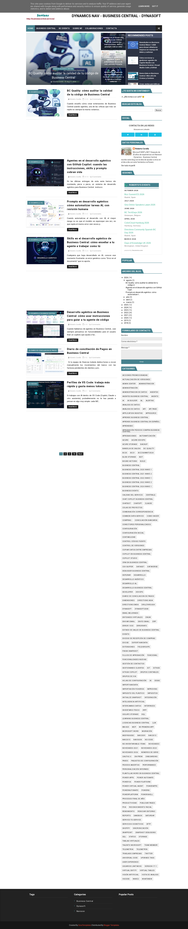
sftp (149, 824)
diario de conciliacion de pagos (44, 350)
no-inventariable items (134, 744)
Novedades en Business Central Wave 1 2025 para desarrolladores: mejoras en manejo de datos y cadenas (149, 47)
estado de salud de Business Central (141, 630)
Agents (154, 396)
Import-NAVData (130, 685)
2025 (126, 305)
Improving (152, 689)
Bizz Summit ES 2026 (134, 194)
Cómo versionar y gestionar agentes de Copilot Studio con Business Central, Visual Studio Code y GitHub (149, 63)
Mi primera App (146, 727)
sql (124, 837)
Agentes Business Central (63, 69)
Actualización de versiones (136, 379)
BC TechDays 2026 (133, 212)
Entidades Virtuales (133, 617)
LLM (154, 723)
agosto (129, 280)
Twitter (149, 853)
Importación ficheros (133, 689)
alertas (150, 400)
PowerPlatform (130, 794)
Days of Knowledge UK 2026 (137, 243)
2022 (126, 313)
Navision (138, 740)
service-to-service (132, 820)
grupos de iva (129, 676)
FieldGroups (144, 647)
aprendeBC (128, 426)
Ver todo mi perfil (128, 166)
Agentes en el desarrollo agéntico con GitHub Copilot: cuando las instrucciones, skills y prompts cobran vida (113, 42)
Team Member (151, 845)
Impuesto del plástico (134, 693)
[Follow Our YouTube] (155, 135)
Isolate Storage (131, 714)
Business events (131, 491)
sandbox (138, 815)
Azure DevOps (138, 440)
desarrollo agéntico (133, 579)
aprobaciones (129, 436)
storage (143, 837)
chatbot (127, 503)
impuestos (153, 693)
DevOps (139, 592)
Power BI (127, 782)
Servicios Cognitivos (133, 824)
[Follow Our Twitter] (128, 135)
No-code (149, 740)
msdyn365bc (128, 735)
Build (142, 461)
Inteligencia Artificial (134, 702)
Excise (126, 642)
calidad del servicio (133, 495)
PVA (124, 807)
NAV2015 (126, 740)
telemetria (128, 849)
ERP (154, 621)
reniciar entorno (146, 811)
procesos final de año (134, 799)
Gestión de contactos (133, 664)
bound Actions (130, 461)
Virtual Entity (130, 870)
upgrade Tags (147, 858)
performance (149, 765)
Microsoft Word (131, 731)
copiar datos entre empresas (137, 550)
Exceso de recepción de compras (139, 638)
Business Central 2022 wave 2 (137, 482)
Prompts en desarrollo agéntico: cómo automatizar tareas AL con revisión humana (88, 205)
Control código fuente (134, 541)
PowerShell (147, 794)
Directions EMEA (131, 605)
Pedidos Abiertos (131, 765)
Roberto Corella (142, 149)
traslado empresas (132, 853)
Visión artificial (131, 875)
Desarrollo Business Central (43, 240)
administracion (146, 384)
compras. (127, 520)
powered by (133, 250)
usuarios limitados (132, 866)
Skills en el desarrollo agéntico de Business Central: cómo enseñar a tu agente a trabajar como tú (113, 76)
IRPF (145, 710)
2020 (126, 318)
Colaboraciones (94, 28)
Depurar (127, 575)
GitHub (156, 668)
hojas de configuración (134, 680)
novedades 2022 (149, 748)
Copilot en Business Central (137, 554)
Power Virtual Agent (133, 786)
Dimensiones (129, 600)
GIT (148, 668)
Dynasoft (127, 609)
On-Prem (139, 756)
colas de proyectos (132, 507)
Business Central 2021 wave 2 (137, 474)
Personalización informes (136, 769)
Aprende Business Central (135, 417)
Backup (143, 444)
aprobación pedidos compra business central (141, 431)
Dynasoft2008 (141, 609)
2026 (126, 278)
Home (30, 28)
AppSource (151, 413)
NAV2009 (141, 735)
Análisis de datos (131, 409)
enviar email (129, 621)
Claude (148, 503)
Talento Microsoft (132, 845)
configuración (130, 529)
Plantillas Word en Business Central (141, 773)
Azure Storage (130, 444)
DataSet (140, 567)
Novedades (154, 744)
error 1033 (128, 626)
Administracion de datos (135, 392)
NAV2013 (152, 735)
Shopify (126, 828)
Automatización (147, 436)
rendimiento (129, 811)
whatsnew (147, 879)
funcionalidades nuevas (134, 659)
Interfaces (149, 706)
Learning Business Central (136, 718)
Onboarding (151, 756)
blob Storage (129, 457)
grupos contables (149, 672)
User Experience (131, 862)
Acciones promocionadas (135, 375)
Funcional (152, 655)
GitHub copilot (130, 672)
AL (142, 400)
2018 (126, 323)
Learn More (144, 6)
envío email (144, 621)
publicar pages (147, 803)
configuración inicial (133, 533)
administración (130, 388)
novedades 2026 (130, 752)
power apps (128, 778)
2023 (126, 310)
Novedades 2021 (130, 748)
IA (150, 680)
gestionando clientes (133, 668)
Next (80, 454)
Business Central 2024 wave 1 (137, 486)
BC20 (125, 453)
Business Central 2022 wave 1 (137, 478)
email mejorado (130, 613)
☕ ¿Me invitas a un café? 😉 (132, 97)
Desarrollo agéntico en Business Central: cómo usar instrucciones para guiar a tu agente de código (88, 316)
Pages (125, 761)
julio (128, 297)
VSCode (34, 384)
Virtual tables (147, 870)
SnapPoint (127, 832)
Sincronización (140, 828)
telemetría (142, 849)
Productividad (130, 803)
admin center (129, 384)
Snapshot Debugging (146, 832)
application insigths (133, 413)
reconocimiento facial (140, 807)
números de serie (149, 752)
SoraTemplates (84, 925)
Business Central (46, 28)
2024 (126, 307)
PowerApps (151, 786)
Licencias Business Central (136, 723)
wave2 (136, 879)
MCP (134, 727)
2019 (126, 320)
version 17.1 (151, 866)
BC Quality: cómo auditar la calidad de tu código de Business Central (63, 75)
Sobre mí (77, 28)
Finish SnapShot (130, 651)
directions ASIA (145, 600)
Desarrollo (140, 575)
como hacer (153, 516)
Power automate (145, 778)
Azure (126, 440)
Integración (151, 697)
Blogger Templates (111, 925)
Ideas (157, 680)
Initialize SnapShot (132, 697)
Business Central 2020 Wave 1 (137, 470)
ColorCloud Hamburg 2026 (136, 223)
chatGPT (138, 503)
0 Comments (96, 99)
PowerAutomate (131, 790)
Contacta (111, 28)
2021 (126, 315)
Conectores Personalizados (137, 524)
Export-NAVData (140, 642)
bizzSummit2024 (146, 453)
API (144, 409)
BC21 (132, 453)
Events (126, 634)
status (132, 837)
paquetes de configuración (144, 761)
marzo (129, 302)
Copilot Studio (130, 558)
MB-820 (126, 727)
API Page (153, 409)
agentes (154, 392)
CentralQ (150, 495)
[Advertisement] (71, 139)
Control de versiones (133, 545)
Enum (148, 617)
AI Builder (132, 400)
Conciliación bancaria (146, 520)
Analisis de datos (131, 405)
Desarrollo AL (37, 92)
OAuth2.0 (127, 756)
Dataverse (152, 567)
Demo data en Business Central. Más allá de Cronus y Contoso (149, 75)
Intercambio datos (132, 706)
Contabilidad (129, 537)
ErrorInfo (142, 626)
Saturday (150, 815)
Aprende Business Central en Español (141, 422)
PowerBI (146, 790)
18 (74, 454)
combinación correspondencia (138, 512)
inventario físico (131, 710)
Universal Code (130, 858)
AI (123, 400)
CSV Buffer (128, 567)
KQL (143, 714)
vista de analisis (150, 875)
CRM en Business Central (135, 562)
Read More (73, 115)
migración (147, 731)
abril (128, 300)
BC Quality (149, 448)
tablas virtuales (131, 841)
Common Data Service (133, 516)
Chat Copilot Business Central (138, 499)
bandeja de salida (132, 448)
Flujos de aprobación (133, 655)
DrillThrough (148, 605)
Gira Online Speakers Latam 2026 (139, 205)
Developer (128, 592)
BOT (141, 457)
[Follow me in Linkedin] (141, 135)
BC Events (64, 28)
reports (127, 815)
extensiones (129, 647)
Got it (155, 6)
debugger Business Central (136, 571)
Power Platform (142, 782)
